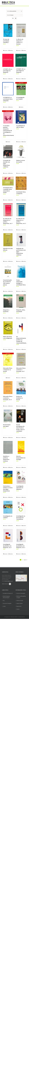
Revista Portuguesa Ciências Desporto (6, 597)
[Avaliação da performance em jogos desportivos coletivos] (21, 239)
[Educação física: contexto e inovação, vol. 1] (21, 359)
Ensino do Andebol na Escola (19, 398)
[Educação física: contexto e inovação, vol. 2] (8, 387)
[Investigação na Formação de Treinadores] (21, 507)
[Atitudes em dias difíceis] (8, 239)
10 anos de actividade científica (6, 41)
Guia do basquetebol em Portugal (20, 458)
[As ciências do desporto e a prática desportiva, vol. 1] (8, 210)
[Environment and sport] (8, 416)
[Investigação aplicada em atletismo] (21, 477)
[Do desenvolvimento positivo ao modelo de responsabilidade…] (21, 328)
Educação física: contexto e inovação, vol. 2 (7, 398)
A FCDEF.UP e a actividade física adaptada (7, 99)
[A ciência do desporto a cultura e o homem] (21, 30)
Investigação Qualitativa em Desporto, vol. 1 (7, 546)
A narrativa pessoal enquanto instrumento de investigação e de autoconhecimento (8, 130)
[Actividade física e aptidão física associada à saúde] (8, 181)
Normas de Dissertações (20, 593)
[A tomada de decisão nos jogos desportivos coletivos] (8, 151)
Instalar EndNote (19, 603)
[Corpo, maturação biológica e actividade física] (21, 271)
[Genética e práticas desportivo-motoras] (8, 447)
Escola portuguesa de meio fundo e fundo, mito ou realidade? (20, 428)
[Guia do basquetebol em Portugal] (21, 447)
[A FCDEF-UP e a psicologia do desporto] (8, 60)
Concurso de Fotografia (7, 603)
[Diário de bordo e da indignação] (8, 328)
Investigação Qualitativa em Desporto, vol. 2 (20, 546)
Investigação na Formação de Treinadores (20, 517)
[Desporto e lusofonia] (8, 301)
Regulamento (18, 606)
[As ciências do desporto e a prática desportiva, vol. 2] (21, 210)
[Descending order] (21, 11)
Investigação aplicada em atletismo (19, 487)
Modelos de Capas (19, 600)
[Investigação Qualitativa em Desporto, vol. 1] (8, 535)
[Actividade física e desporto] (21, 183)
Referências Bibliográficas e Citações (21, 597)
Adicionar (6, 50)
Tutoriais (17, 609)
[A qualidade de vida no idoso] (21, 117)
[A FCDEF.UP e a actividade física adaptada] (8, 88)
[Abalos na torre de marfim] (21, 151)
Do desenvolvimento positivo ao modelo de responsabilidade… (21, 340)
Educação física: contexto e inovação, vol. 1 (21, 369)
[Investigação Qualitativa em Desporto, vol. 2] (21, 535)
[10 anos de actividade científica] (8, 30)
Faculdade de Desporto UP (8, 593)
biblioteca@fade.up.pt (9, 581)
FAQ (3, 600)
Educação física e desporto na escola (7, 369)
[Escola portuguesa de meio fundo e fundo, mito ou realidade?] (21, 416)
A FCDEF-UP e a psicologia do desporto (7, 70)
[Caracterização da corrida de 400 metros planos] (8, 271)
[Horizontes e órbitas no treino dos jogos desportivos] (8, 477)
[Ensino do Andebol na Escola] (21, 387)
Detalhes (11, 50)
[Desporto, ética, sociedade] (21, 301)
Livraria (4, 606)
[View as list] (15, 18)
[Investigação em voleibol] (8, 507)
